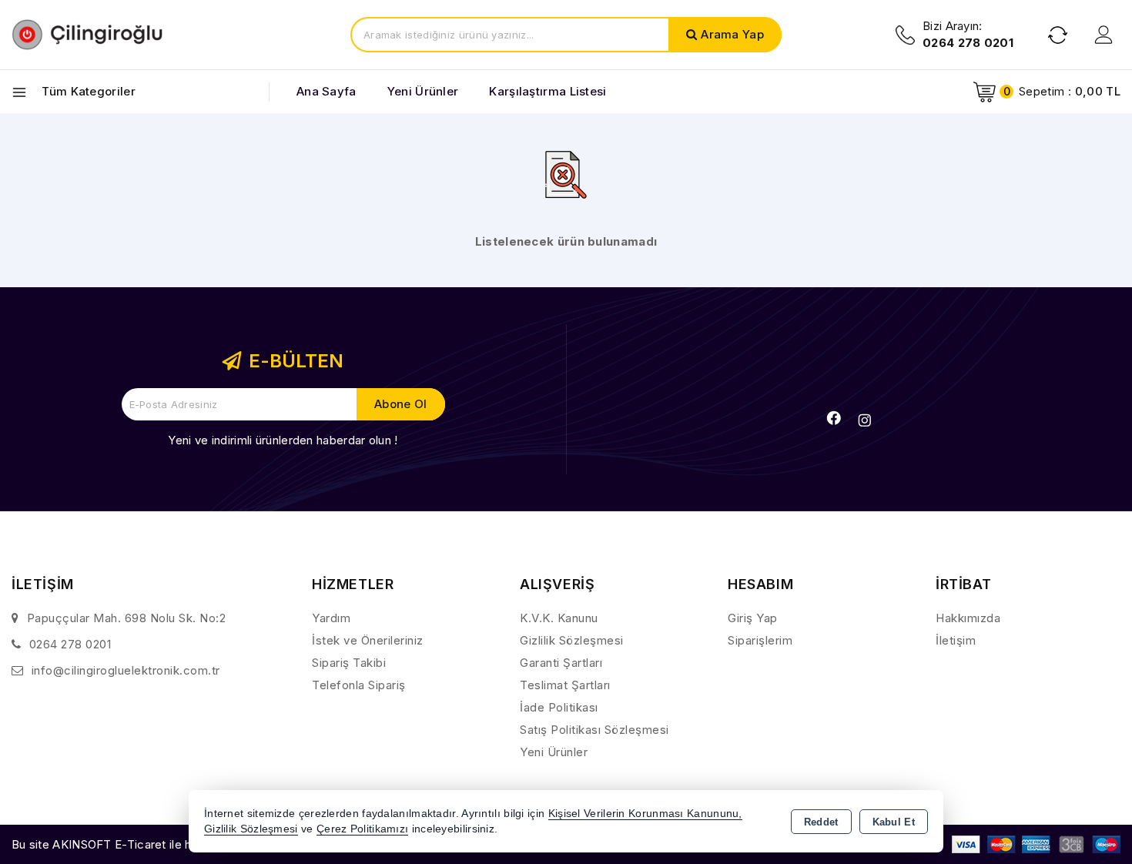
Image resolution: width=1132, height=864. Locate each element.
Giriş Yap (753, 618)
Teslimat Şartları (565, 685)
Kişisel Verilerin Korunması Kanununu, (645, 813)
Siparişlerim (760, 640)
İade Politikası (559, 707)
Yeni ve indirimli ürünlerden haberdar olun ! (282, 440)
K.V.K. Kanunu (559, 618)
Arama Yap (732, 34)
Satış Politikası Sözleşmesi (594, 729)
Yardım (331, 618)
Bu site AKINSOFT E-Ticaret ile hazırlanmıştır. (135, 844)
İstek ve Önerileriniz (368, 640)
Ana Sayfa (326, 91)
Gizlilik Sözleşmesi (572, 640)
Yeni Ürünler (554, 752)
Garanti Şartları (561, 662)
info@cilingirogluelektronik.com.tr (126, 670)
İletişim (956, 640)
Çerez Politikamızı (362, 829)
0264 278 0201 (70, 644)
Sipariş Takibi (349, 662)
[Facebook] (834, 418)
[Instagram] (864, 420)
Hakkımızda (968, 618)
